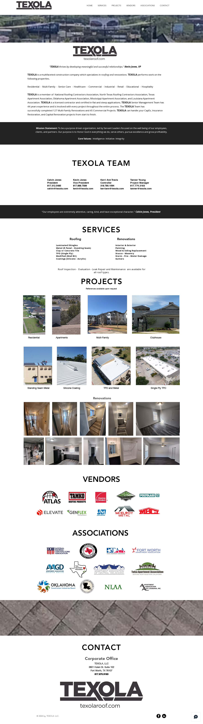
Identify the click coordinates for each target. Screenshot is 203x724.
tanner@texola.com (141, 188)
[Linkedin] (164, 716)
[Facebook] (158, 716)
